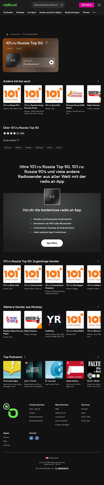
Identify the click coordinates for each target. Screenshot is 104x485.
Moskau (18, 148)
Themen (86, 12)
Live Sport (31, 12)
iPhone (6, 437)
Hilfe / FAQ (85, 417)
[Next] (98, 80)
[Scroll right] (100, 12)
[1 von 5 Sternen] (4, 133)
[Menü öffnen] (99, 5)
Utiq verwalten (61, 421)
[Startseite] (7, 34)
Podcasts (20, 12)
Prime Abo (85, 421)
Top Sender (8, 12)
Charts (9, 48)
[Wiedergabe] (51, 62)
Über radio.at (34, 409)
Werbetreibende (36, 417)
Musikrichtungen (72, 12)
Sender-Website (10, 140)
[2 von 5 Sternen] (8, 133)
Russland (39, 148)
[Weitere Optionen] (53, 42)
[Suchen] (61, 5)
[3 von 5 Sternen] (11, 133)
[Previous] (91, 80)
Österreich (53, 458)
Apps (83, 413)
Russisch (8, 148)
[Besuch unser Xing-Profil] (37, 438)
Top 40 (18, 48)
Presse (32, 413)
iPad (5, 441)
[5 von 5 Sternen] (17, 133)
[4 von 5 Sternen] (14, 133)
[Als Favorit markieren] (47, 42)
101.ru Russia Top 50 (31, 64)
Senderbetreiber (36, 421)
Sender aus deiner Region (50, 12)
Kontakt (84, 409)
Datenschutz (60, 413)
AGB (57, 409)
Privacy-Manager (62, 425)
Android (6, 445)
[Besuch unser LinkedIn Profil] (31, 438)
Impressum (60, 417)
